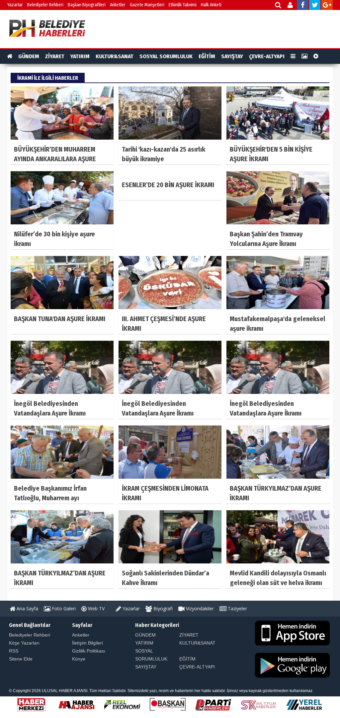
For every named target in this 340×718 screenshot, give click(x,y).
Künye (78, 658)
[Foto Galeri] (304, 56)
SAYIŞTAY (232, 56)
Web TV (96, 608)
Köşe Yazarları (24, 643)
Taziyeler (236, 608)
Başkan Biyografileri (87, 5)
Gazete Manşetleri (147, 5)
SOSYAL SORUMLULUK (166, 56)
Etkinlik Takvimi (183, 5)
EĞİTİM (207, 56)
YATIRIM (80, 56)
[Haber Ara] (278, 6)
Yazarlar (15, 5)
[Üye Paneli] (291, 6)
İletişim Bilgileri (87, 643)
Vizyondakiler (199, 608)
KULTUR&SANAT (114, 56)
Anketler (118, 5)
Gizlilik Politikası (88, 651)
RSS (13, 651)
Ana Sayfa (26, 608)
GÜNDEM (28, 56)
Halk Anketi (211, 5)
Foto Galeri (63, 608)
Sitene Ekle (21, 658)
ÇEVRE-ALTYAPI (267, 56)
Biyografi (162, 608)
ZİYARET (54, 56)
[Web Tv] (315, 56)
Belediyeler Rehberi (45, 5)
